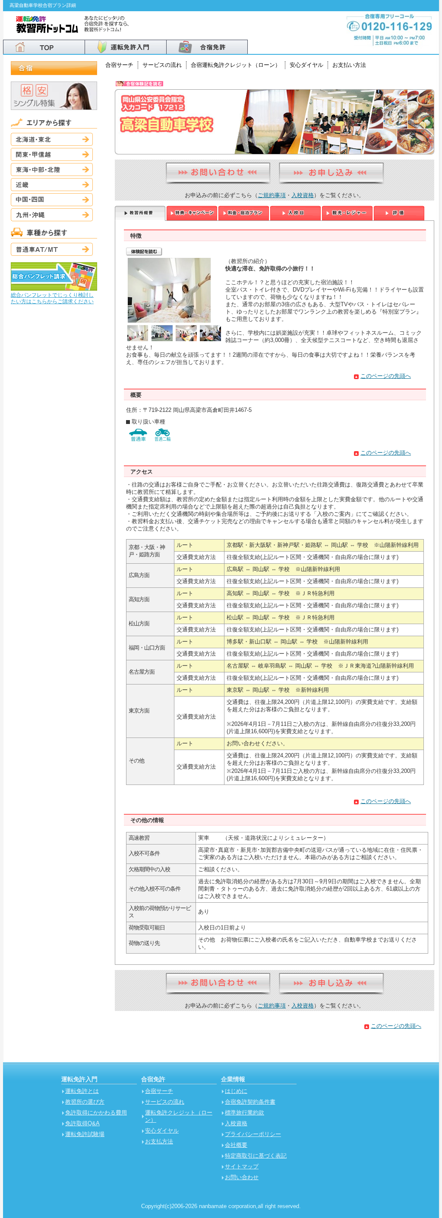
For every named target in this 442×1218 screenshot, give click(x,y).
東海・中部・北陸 (52, 169)
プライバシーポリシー (253, 1134)
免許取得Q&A (82, 1123)
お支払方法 (159, 1141)
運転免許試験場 (84, 1134)
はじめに (236, 1091)
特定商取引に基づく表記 (256, 1155)
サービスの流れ (162, 65)
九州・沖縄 (52, 214)
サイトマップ (242, 1166)
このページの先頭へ (385, 376)
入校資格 (302, 195)
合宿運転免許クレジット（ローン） (236, 65)
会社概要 (236, 1145)
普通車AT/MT (52, 249)
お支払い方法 (349, 65)
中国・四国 (52, 199)
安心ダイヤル (306, 65)
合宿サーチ (119, 65)
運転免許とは (82, 1091)
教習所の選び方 (84, 1102)
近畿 (52, 184)
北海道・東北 (52, 139)
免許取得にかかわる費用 (96, 1112)
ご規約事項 (272, 195)
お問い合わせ (242, 1177)
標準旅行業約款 (244, 1112)
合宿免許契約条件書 (250, 1102)
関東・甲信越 (52, 154)
